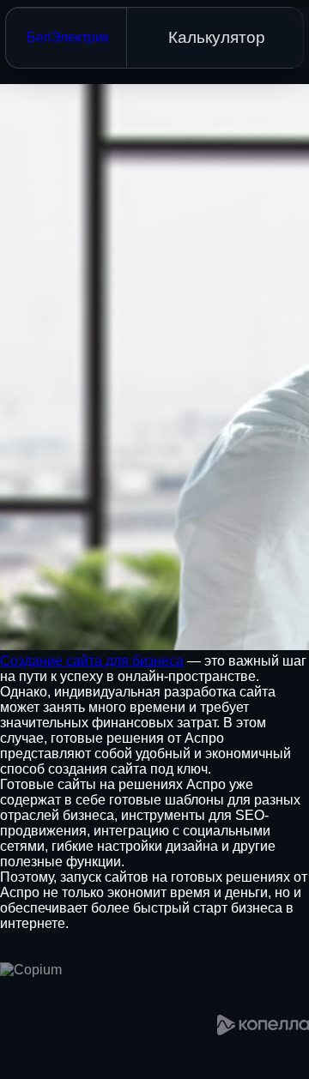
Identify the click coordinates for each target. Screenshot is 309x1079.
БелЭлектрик (68, 37)
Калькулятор (216, 37)
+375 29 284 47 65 (151, 1040)
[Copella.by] (263, 1025)
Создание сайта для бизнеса (92, 661)
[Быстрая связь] (1, 1075)
